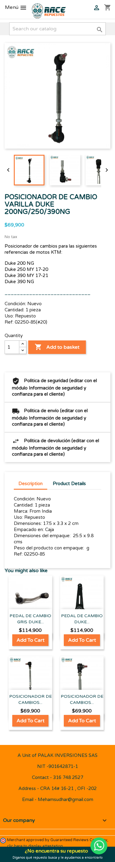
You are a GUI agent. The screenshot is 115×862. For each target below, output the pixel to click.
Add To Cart (30, 640)
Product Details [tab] (69, 483)
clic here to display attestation (35, 846)
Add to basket (57, 347)
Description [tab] (30, 483)
